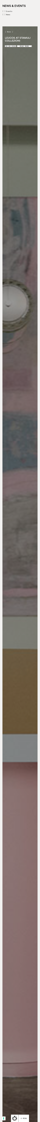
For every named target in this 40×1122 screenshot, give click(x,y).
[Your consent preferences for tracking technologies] (4, 1118)
